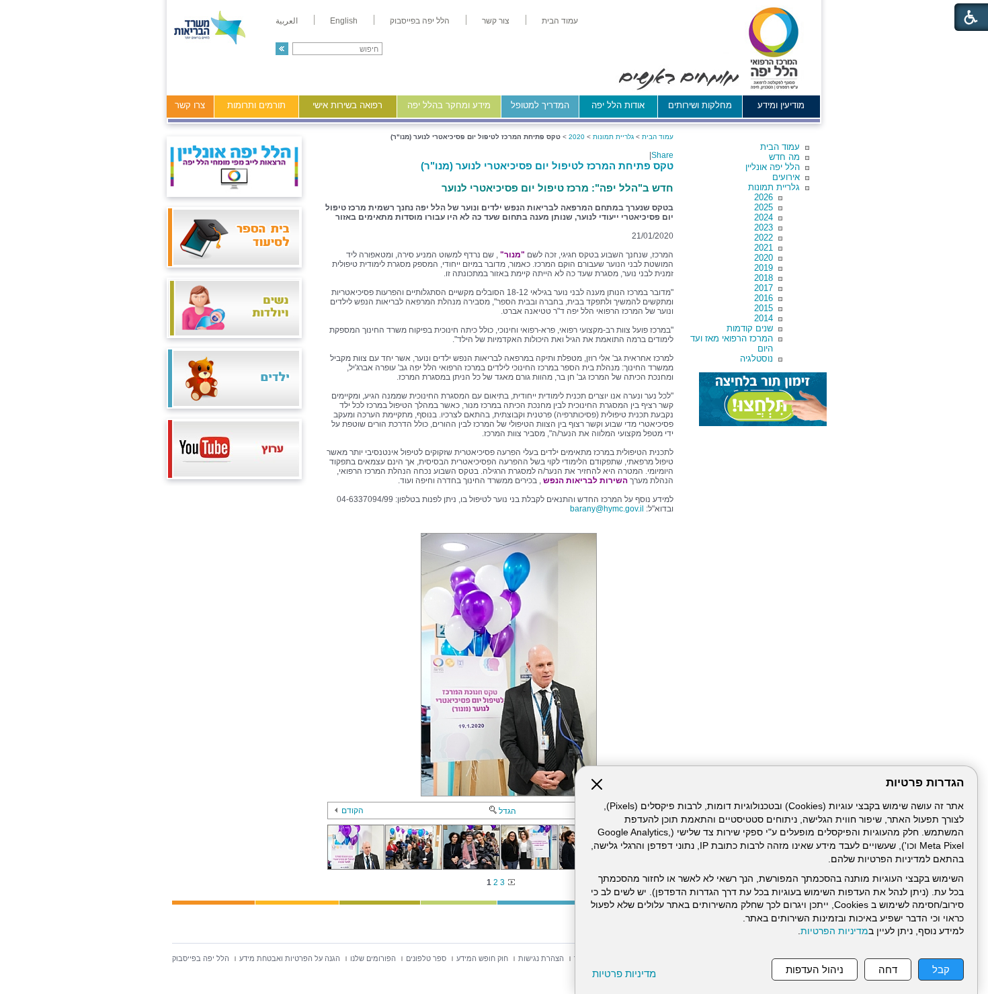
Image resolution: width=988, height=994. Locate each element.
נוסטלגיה (756, 359)
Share (662, 155)
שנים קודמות (750, 328)
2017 (763, 288)
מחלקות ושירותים (700, 105)
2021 (763, 248)
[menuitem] (560, 21)
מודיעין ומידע (781, 105)
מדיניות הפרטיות (834, 931)
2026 (763, 197)
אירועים (786, 177)
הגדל (507, 811)
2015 (763, 308)
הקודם (352, 810)
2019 (763, 268)
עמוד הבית (780, 147)
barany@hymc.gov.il (607, 508)
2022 (763, 238)
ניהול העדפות (814, 969)
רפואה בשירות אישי (347, 105)
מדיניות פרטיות (624, 973)
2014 (763, 318)
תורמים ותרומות (256, 105)
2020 (763, 258)
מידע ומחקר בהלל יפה (449, 105)
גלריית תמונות (774, 187)
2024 (763, 217)
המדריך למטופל (540, 105)
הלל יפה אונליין (772, 167)
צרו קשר (190, 105)
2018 (763, 278)
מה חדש (784, 157)
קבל (941, 969)
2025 (763, 207)
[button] (282, 48)
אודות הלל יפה (618, 105)
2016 (763, 298)
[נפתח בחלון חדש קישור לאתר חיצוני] (763, 399)
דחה (887, 969)
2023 (763, 227)
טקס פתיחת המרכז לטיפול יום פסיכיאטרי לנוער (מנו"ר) (547, 165)
